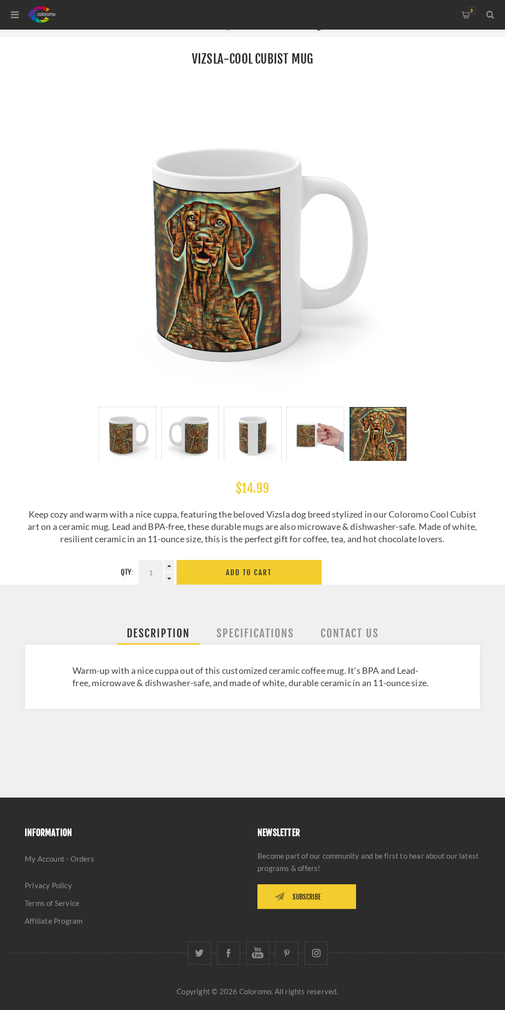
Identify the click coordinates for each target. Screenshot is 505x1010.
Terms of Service (52, 903)
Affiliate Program (53, 920)
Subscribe (306, 897)
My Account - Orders (59, 858)
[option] (127, 434)
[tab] (158, 633)
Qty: (127, 572)
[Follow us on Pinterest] (286, 953)
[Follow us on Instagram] (315, 953)
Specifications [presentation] (255, 633)
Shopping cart (471, 10)
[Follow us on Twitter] (199, 953)
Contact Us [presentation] (350, 633)
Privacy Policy (48, 885)
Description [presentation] (158, 633)
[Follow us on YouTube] (257, 953)
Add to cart (249, 572)
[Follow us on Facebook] (228, 953)
